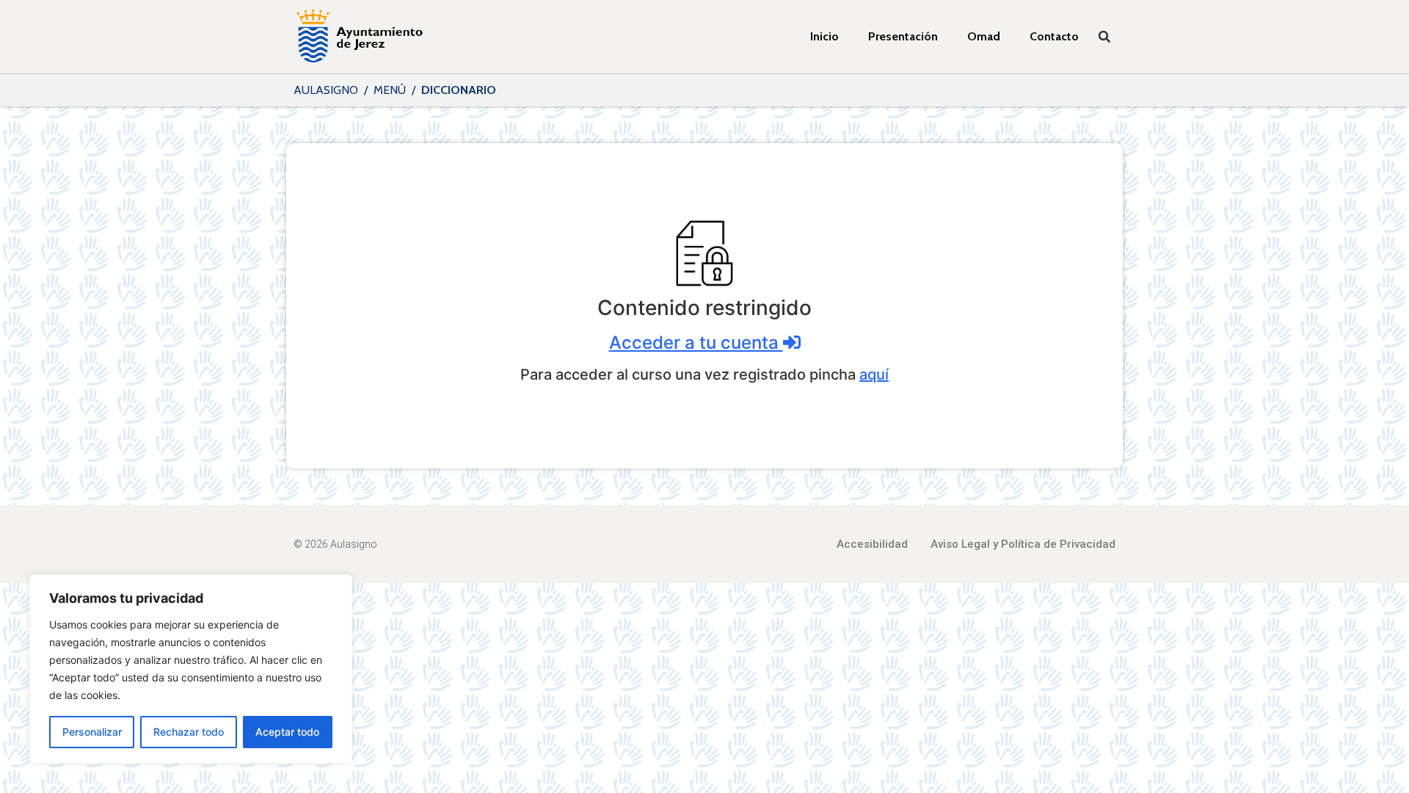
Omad (983, 36)
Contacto (1054, 36)
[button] (1104, 37)
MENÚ (390, 90)
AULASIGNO (326, 90)
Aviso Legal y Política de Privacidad (1023, 544)
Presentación (903, 36)
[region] (190, 669)
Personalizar (92, 731)
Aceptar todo (287, 731)
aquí (874, 374)
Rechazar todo (188, 731)
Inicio (824, 36)
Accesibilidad (872, 544)
